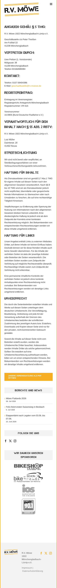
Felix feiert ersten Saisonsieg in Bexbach (25, 407)
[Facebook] (5, 441)
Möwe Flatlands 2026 (16, 398)
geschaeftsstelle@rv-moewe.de (26, 86)
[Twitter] (10, 441)
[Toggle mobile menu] (51, 4)
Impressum (27, 568)
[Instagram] (15, 441)
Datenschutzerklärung (32, 571)
